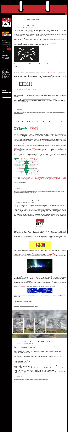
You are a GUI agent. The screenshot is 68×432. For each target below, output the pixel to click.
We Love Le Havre (26, 277)
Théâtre (16, 113)
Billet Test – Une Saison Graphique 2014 (32, 341)
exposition (27, 379)
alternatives (17, 191)
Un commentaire (30, 123)
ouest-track (43, 112)
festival (33, 112)
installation (41, 379)
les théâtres (23, 72)
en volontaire (59, 177)
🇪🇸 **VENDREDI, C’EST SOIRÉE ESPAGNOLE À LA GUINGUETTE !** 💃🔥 (6, 81)
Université (46, 379)
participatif (48, 112)
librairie (20, 192)
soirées (60, 112)
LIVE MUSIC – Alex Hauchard (6, 76)
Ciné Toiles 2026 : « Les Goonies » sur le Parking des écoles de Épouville (6, 85)
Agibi (25, 27)
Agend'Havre (18, 23)
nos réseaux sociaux (33, 228)
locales (24, 192)
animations (22, 191)
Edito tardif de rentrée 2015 (27, 200)
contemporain (17, 379)
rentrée (56, 112)
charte (33, 148)
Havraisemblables (50, 63)
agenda (16, 112)
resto (28, 192)
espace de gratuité (57, 191)
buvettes (31, 191)
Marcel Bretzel (54, 230)
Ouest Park (22, 286)
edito (21, 306)
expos (62, 191)
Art (16, 339)
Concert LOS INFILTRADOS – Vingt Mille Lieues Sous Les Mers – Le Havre (6, 68)
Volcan (28, 72)
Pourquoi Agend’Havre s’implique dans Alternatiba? (38, 122)
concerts (20, 112)
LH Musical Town (54, 274)
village (35, 192)
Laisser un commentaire (31, 27)
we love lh (20, 113)
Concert (35, 191)
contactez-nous (53, 254)
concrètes (40, 191)
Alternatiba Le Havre (35, 278)
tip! (5, 35)
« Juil (3, 51)
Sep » (7, 51)
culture (24, 112)
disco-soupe (50, 191)
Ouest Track (53, 43)
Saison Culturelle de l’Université (55, 277)
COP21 (15, 148)
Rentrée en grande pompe (26, 26)
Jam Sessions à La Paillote (5, 74)
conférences (45, 191)
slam (31, 192)
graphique (36, 379)
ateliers (27, 191)
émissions (28, 112)
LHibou (22, 238)
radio (52, 112)
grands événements (31, 306)
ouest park (37, 112)
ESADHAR (22, 379)
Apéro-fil (3, 78)
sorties (64, 112)
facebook (54, 99)
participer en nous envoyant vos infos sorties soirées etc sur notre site (36, 99)
